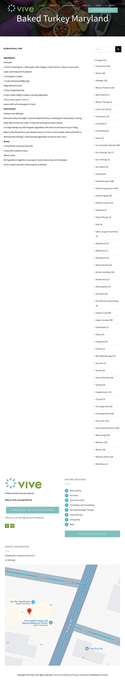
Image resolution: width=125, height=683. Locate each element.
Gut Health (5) (102, 167)
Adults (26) (100, 73)
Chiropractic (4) (102, 116)
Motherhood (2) (102, 279)
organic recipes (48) (104, 320)
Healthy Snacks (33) (104, 203)
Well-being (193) (103, 435)
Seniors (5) (100, 370)
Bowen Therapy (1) (104, 102)
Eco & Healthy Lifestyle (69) (108, 145)
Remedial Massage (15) (106, 356)
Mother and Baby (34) (105, 272)
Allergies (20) (101, 80)
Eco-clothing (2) (103, 159)
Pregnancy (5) (102, 341)
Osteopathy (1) (102, 327)
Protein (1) (100, 349)
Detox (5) (100, 138)
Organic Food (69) (103, 313)
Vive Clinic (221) (102, 421)
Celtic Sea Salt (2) (103, 109)
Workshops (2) (102, 464)
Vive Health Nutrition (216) (107, 428)
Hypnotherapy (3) (103, 217)
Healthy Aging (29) (104, 195)
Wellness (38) (101, 442)
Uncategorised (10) (104, 406)
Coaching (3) (101, 123)
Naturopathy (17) (103, 286)
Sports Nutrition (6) (104, 377)
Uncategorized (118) (105, 413)
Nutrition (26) (102, 293)
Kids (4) (99, 224)
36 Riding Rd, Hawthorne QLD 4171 (20, 555)
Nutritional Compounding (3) (107, 303)
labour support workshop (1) (107, 234)
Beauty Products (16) (105, 87)
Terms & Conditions (62, 675)
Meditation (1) (102, 250)
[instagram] (12, 526)
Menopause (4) (102, 258)
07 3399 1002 (10, 560)
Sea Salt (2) (101, 363)
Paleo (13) (100, 334)
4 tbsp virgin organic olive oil (16, 99)
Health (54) (101, 174)
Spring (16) (100, 384)
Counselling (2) (102, 130)
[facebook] (7, 526)
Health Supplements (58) (107, 188)
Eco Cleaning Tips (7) (105, 152)
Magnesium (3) (102, 243)
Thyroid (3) (100, 399)
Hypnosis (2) (101, 210)
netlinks (104, 675)
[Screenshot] (62, 565)
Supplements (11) (104, 392)
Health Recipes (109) (105, 181)
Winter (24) (100, 449)
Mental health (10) (104, 265)
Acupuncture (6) (103, 66)
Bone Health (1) (102, 95)
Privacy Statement (80, 675)
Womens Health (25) (104, 456)
